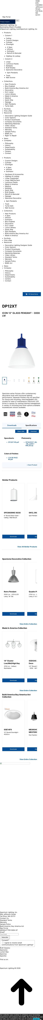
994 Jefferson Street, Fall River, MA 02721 (39, 10)
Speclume (3, 950)
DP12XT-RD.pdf (13, 442)
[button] (21, 351)
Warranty (3, 922)
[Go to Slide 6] (28, 380)
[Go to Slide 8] (38, 380)
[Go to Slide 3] (14, 380)
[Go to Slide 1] (4, 380)
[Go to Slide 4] (19, 380)
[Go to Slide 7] (33, 380)
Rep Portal (4, 928)
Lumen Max (4, 952)
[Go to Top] (21, 1013)
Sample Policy (5, 924)
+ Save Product (32, 465)
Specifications (31, 425)
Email (2, 932)
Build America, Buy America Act (12, 926)
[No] (40, 1019)
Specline (3, 956)
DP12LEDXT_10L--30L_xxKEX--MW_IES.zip (31, 443)
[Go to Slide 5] (24, 380)
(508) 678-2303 (38, 3)
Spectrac (3, 954)
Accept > (36, 1019)
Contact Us (4, 918)
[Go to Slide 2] (9, 380)
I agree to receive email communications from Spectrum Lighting (17, 944)
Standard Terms (6, 920)
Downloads (11, 425)
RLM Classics (5, 948)
